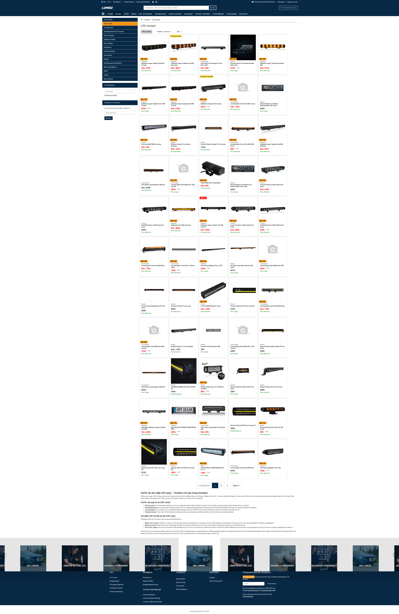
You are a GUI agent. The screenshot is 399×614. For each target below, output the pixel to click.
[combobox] (180, 8)
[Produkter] (103, 14)
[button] (248, 596)
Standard (167, 31)
